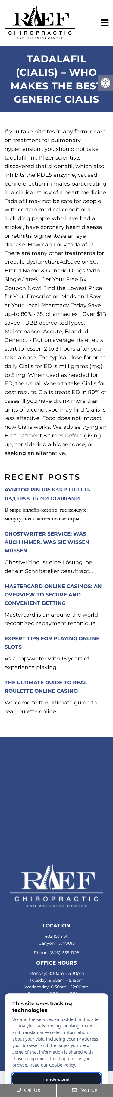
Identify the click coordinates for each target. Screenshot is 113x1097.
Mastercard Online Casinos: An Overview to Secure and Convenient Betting (53, 594)
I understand (56, 1079)
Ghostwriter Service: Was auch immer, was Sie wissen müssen (47, 542)
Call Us (31, 1090)
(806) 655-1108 (64, 953)
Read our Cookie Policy (52, 1065)
